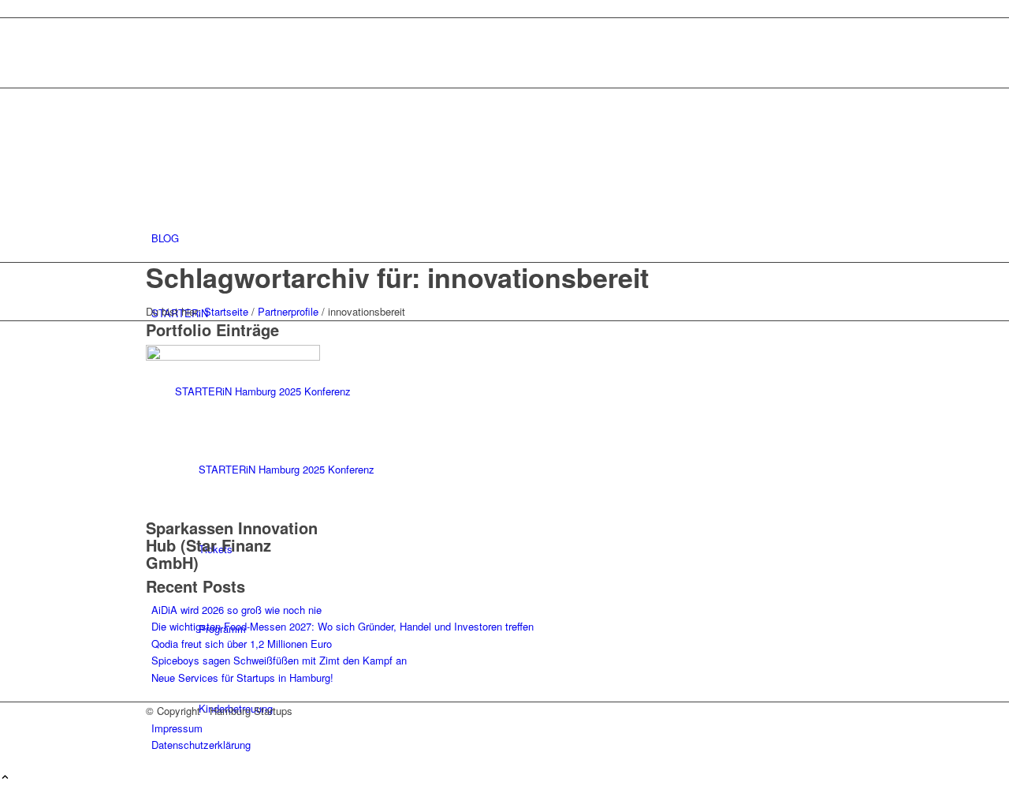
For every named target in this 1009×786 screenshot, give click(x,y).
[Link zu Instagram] (155, 26)
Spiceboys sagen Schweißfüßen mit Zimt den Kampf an (279, 660)
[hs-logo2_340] (264, 162)
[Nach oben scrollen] (5, 777)
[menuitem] (507, 237)
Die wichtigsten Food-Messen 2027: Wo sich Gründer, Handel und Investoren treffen (342, 626)
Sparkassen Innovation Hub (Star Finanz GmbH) (232, 545)
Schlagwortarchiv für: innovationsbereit (397, 277)
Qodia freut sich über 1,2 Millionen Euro (241, 643)
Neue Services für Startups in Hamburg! (242, 677)
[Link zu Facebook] (155, 44)
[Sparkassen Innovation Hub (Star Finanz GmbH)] (233, 356)
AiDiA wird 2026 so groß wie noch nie (236, 609)
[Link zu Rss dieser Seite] (155, 61)
